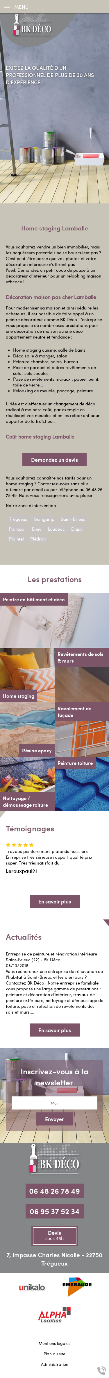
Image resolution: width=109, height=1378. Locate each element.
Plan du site (54, 1353)
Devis (54, 1235)
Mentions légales (54, 1343)
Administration (54, 1364)
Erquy (77, 529)
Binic (37, 529)
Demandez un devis (54, 459)
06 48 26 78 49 (54, 1190)
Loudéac (56, 529)
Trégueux (18, 519)
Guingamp (44, 519)
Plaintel (16, 539)
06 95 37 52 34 (55, 1211)
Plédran (38, 539)
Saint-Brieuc (73, 519)
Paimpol (17, 529)
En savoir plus (54, 901)
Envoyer (54, 1119)
